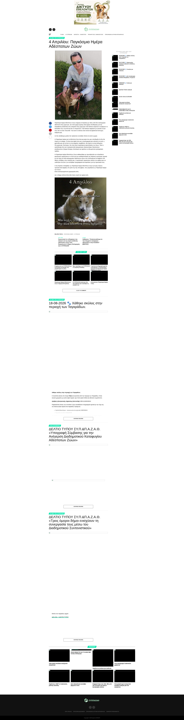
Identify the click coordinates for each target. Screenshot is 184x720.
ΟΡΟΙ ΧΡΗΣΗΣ (68, 711)
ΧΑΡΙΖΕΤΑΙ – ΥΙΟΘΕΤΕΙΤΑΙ (80, 34)
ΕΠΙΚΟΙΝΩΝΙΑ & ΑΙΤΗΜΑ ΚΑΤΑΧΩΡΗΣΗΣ (114, 34)
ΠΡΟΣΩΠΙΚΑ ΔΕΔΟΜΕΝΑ (79, 711)
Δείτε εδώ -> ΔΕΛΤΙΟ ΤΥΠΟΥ (60, 617)
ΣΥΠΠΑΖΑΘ (77, 234)
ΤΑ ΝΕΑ (62, 34)
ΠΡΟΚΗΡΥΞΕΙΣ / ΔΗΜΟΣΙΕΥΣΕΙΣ (95, 34)
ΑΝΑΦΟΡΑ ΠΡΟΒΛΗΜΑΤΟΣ (112, 711)
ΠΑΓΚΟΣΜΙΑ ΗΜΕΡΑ (68, 234)
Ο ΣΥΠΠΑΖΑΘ (68, 34)
